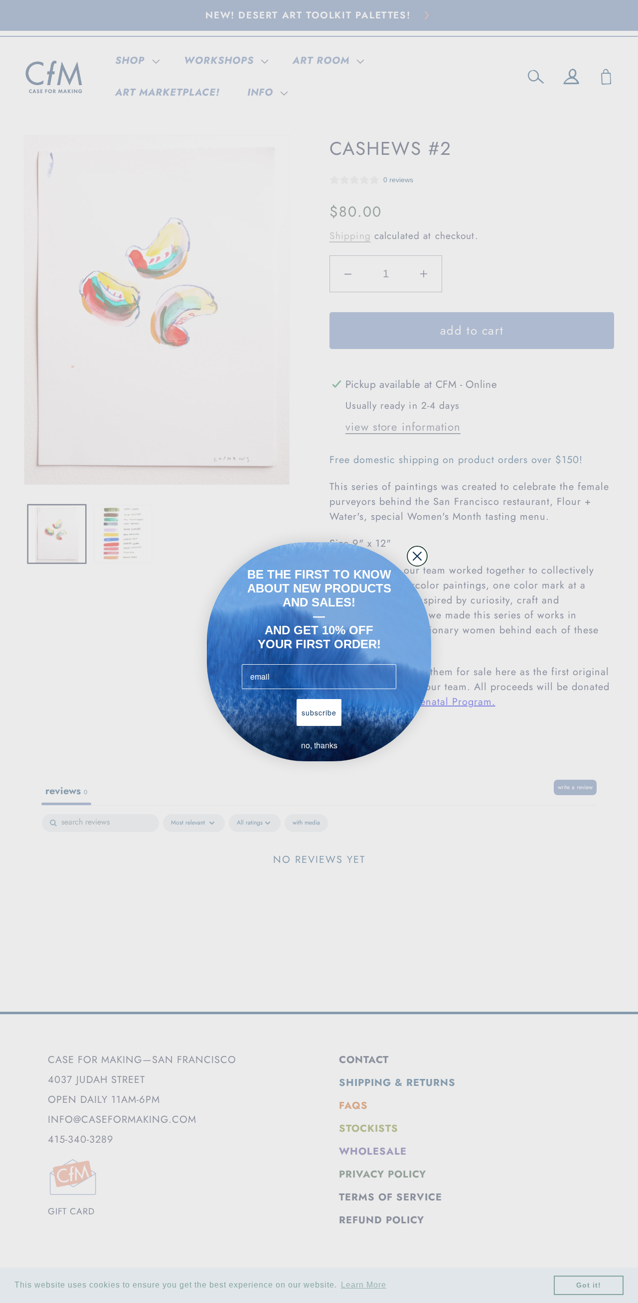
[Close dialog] (417, 556)
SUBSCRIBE (319, 712)
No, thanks (319, 745)
